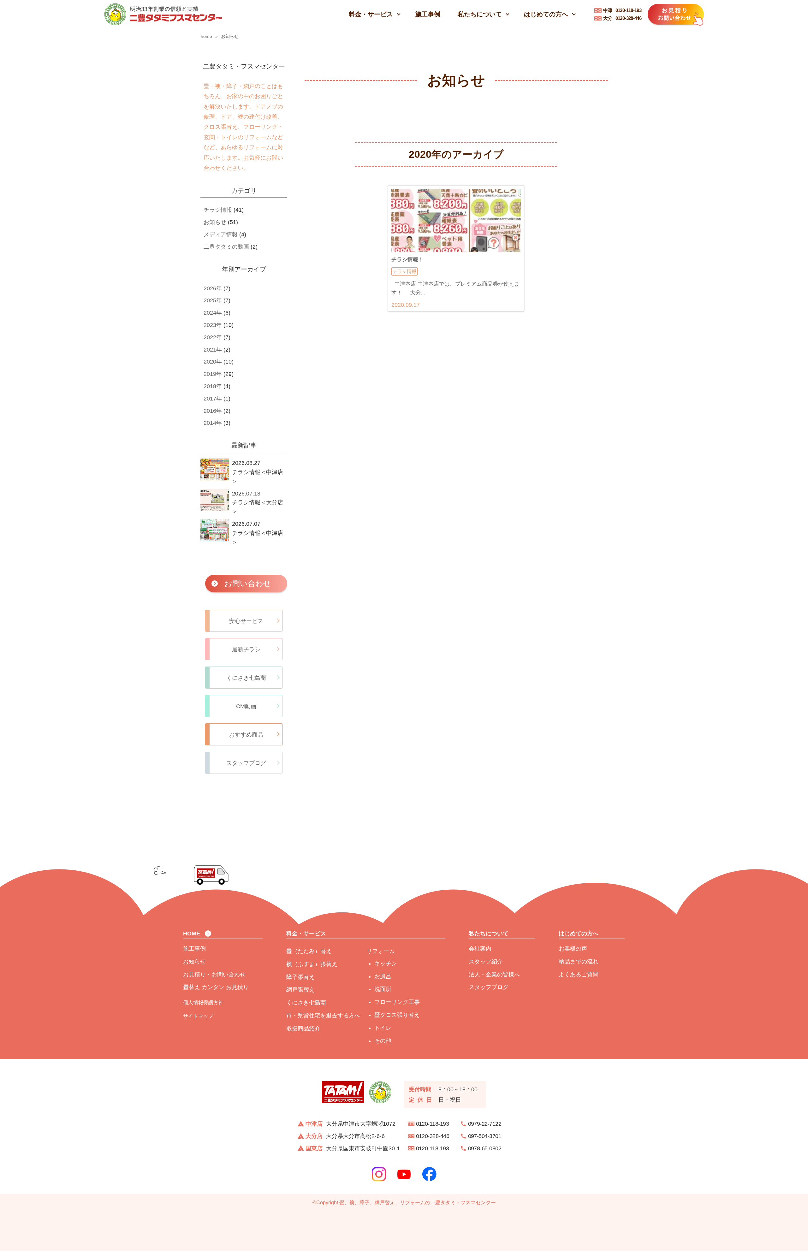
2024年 (213, 313)
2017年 (213, 398)
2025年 (213, 300)
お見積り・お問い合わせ (214, 974)
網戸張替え (300, 990)
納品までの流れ (578, 961)
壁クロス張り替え (397, 1015)
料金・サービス (371, 14)
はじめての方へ (546, 14)
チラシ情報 (218, 210)
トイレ (382, 1028)
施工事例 (427, 14)
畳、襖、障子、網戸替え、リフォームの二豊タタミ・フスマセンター (417, 1202)
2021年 (213, 350)
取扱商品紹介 (303, 1028)
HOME (191, 933)
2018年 (213, 386)
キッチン (385, 963)
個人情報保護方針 (203, 1002)
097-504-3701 (485, 1136)
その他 (382, 1041)
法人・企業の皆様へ (494, 974)
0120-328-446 (622, 18)
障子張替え (300, 977)
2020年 (213, 362)
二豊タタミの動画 (226, 247)
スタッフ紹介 (486, 961)
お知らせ (215, 222)
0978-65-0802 (485, 1148)
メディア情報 (221, 234)
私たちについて (480, 14)
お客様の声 (573, 949)
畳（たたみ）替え (309, 951)
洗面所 (382, 989)
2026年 (213, 288)
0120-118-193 (622, 10)
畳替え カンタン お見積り (216, 987)
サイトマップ (198, 1016)
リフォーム (380, 951)
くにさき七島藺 (306, 1002)
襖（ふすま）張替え (311, 964)
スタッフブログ (488, 987)
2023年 (213, 325)
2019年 (213, 374)
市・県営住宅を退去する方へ (323, 1015)
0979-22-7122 (485, 1124)
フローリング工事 (397, 1002)
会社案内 (480, 949)
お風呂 (382, 976)
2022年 (213, 337)
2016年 (213, 411)
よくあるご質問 (578, 974)
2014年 (213, 423)
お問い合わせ (247, 583)
